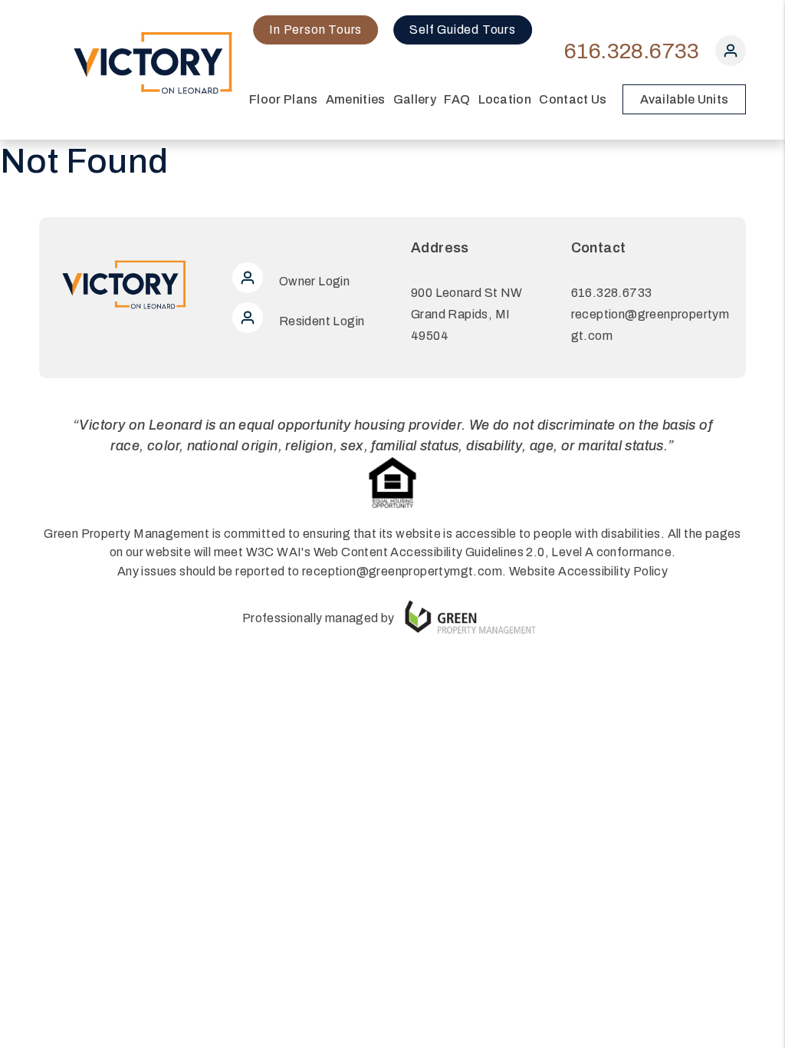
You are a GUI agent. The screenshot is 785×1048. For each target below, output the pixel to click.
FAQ (457, 99)
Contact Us (572, 99)
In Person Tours (315, 29)
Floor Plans (283, 99)
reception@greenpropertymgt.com (402, 571)
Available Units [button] (684, 99)
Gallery (414, 99)
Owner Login (313, 281)
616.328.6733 (632, 51)
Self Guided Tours (462, 29)
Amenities (356, 99)
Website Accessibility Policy (588, 571)
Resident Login (320, 321)
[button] (730, 54)
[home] (154, 62)
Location (505, 99)
